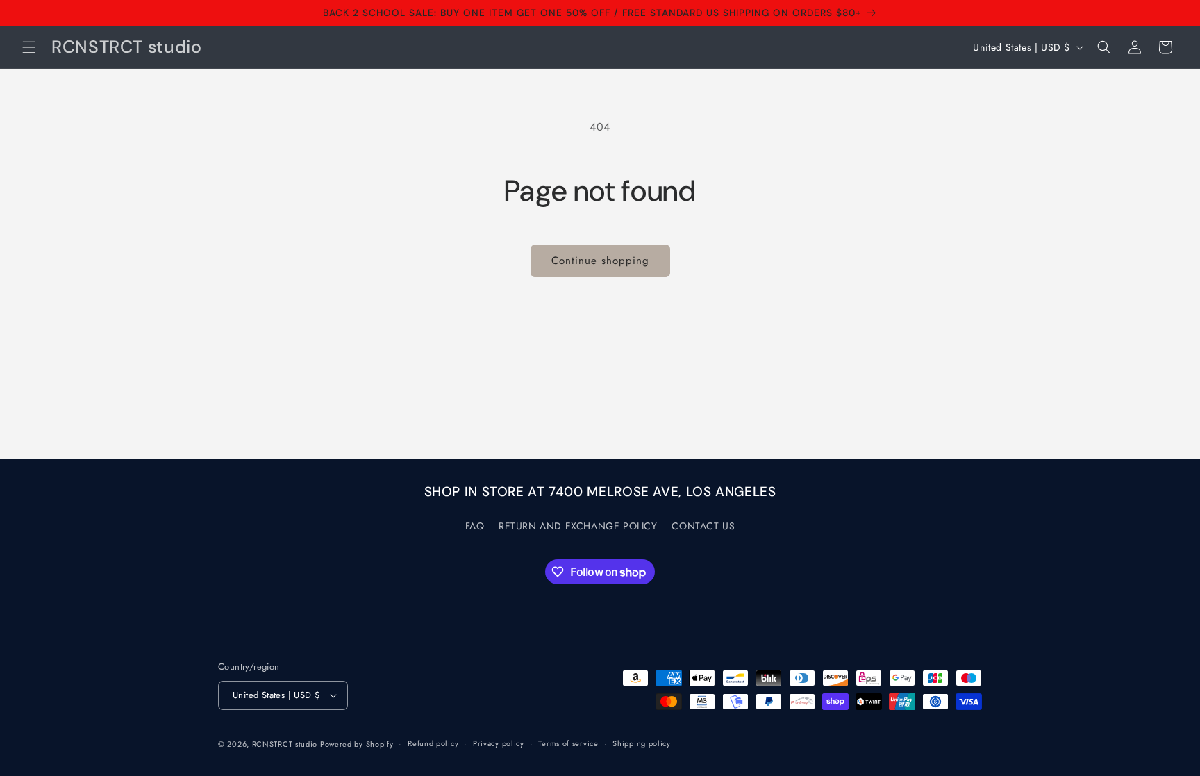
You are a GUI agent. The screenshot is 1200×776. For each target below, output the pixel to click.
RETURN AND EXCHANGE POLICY (578, 526)
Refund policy (433, 743)
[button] (29, 47)
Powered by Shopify (357, 744)
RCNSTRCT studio (286, 744)
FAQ (475, 526)
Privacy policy (498, 743)
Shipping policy (641, 743)
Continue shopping (600, 260)
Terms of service (568, 743)
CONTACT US (703, 526)
